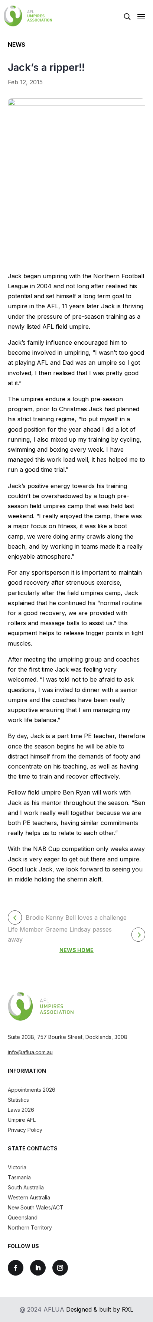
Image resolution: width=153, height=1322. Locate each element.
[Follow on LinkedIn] (38, 1268)
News (16, 44)
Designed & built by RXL (99, 1309)
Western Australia (29, 1197)
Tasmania (19, 1177)
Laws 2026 (21, 1110)
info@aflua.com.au (30, 1052)
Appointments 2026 (31, 1089)
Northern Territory (30, 1227)
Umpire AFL (22, 1120)
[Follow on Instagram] (60, 1268)
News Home (76, 950)
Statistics (18, 1100)
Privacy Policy (25, 1130)
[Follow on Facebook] (15, 1268)
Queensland (23, 1217)
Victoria (17, 1167)
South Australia (26, 1187)
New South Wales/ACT (36, 1207)
